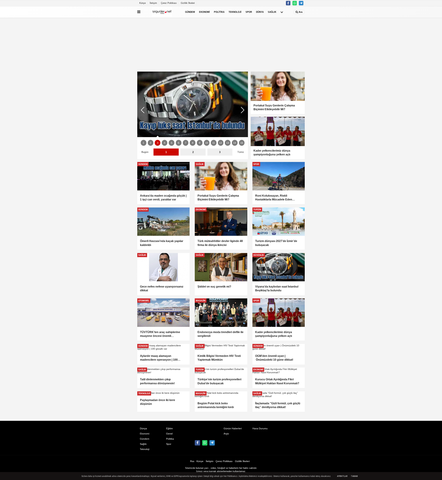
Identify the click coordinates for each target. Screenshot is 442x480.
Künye (142, 3)
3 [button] (157, 143)
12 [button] (220, 143)
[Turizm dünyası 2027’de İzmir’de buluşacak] (278, 221)
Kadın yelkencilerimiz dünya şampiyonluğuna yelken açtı (274, 334)
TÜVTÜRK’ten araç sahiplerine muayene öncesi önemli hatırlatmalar (160, 334)
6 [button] (178, 143)
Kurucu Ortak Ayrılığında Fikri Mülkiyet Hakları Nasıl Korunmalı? (277, 381)
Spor (249, 12)
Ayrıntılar (342, 476)
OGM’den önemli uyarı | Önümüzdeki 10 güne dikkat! (274, 357)
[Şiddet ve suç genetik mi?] (221, 267)
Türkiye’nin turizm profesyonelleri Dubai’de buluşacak (219, 381)
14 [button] (234, 143)
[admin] (301, 3)
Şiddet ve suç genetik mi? (214, 286)
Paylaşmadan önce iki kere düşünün (157, 402)
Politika (219, 12)
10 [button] (206, 143)
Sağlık (272, 12)
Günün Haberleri (233, 428)
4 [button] (164, 143)
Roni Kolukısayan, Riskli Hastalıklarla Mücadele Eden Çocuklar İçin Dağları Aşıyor (273, 198)
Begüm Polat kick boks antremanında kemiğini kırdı (216, 405)
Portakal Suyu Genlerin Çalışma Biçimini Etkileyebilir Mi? (218, 197)
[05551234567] (294, 3)
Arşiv (226, 433)
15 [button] (241, 143)
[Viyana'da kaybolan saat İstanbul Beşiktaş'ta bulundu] (192, 104)
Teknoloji (235, 12)
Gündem (190, 12)
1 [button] (143, 143)
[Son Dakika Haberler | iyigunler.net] (162, 12)
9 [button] (199, 143)
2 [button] (150, 143)
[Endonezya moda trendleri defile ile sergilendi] (221, 312)
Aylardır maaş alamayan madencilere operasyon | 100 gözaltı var (159, 358)
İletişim (153, 3)
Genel (169, 433)
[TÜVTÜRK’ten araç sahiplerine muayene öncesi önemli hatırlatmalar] (163, 312)
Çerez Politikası (169, 3)
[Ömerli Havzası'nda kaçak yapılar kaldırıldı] (163, 221)
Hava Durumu (260, 428)
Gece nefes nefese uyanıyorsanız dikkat (161, 288)
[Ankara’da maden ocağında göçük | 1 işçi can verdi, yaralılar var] (163, 176)
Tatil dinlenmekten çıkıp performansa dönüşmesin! (157, 381)
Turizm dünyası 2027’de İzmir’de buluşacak (276, 243)
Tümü (240, 152)
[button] (242, 110)
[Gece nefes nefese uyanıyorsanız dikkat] (163, 267)
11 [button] (213, 143)
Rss (192, 461)
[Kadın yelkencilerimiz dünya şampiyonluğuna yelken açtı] (278, 312)
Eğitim (169, 428)
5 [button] (171, 143)
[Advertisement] (221, 45)
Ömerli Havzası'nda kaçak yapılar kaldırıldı (161, 243)
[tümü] (281, 12)
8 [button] (192, 143)
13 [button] (227, 143)
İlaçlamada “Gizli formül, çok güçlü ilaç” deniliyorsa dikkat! (277, 405)
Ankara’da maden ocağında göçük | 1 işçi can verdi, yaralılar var (163, 197)
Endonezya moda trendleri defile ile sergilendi (220, 334)
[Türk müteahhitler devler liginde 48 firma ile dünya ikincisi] (221, 221)
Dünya (260, 12)
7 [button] (185, 143)
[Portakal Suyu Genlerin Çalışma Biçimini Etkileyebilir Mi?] (221, 176)
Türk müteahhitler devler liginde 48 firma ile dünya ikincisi (220, 243)
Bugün (144, 152)
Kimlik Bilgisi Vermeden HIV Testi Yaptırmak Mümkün (219, 357)
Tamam (354, 476)
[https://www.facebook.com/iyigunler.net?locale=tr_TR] (288, 3)
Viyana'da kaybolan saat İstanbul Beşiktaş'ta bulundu (276, 288)
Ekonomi (204, 12)
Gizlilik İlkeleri (188, 3)
